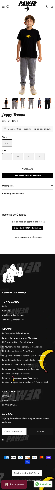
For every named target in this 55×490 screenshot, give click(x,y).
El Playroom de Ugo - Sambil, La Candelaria (22, 346)
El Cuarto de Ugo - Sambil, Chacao (18, 342)
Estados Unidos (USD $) (25, 473)
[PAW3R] (27, 3)
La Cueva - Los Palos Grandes (15, 333)
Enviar (40, 431)
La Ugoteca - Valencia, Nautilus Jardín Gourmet (23, 355)
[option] (27, 54)
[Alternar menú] (3, 7)
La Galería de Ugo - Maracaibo (16, 373)
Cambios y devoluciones (13, 315)
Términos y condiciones (13, 319)
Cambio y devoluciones (13, 193)
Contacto (6, 310)
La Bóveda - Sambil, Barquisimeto (17, 364)
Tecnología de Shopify (33, 480)
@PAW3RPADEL (9, 405)
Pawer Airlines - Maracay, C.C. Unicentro (20, 369)
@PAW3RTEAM (9, 400)
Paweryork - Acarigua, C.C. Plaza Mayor (20, 377)
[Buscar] (9, 7)
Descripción (8, 185)
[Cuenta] (46, 7)
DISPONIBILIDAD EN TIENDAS (27, 175)
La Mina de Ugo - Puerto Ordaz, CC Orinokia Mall (25, 382)
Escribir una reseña (27, 228)
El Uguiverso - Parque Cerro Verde (18, 351)
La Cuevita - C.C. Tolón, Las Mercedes (19, 337)
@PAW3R (6, 396)
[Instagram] (3, 440)
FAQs (4, 306)
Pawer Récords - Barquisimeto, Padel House (22, 360)
